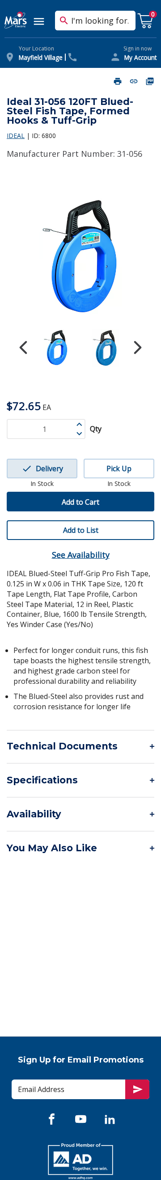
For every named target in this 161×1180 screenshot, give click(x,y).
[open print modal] (117, 81)
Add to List (80, 530)
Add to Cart (80, 502)
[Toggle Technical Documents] (80, 746)
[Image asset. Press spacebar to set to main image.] (56, 348)
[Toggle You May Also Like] (80, 848)
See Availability (81, 554)
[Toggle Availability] (80, 814)
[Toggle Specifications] (80, 780)
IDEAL (16, 135)
